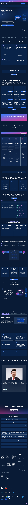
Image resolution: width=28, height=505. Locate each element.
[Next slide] (26, 383)
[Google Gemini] (20, 458)
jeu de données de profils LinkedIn (16, 117)
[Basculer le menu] (26, 3)
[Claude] (22, 458)
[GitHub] (20, 454)
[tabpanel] (14, 209)
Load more (14, 109)
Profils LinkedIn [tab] (14, 198)
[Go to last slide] (1, 383)
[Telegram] (20, 463)
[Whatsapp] (18, 463)
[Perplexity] (19, 458)
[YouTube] (19, 454)
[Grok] (23, 458)
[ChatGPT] (18, 458)
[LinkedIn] (18, 454)
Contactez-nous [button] (23, 3)
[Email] (19, 463)
